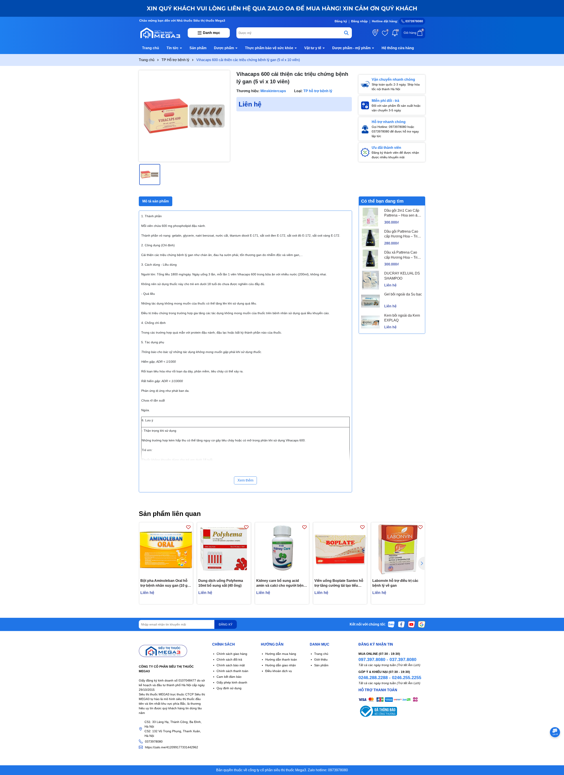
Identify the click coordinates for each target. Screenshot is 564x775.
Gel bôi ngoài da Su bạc (403, 294)
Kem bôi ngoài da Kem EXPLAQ (402, 318)
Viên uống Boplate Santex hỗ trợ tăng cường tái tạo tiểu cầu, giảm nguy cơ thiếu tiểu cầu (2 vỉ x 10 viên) (338, 583)
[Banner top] (282, 8)
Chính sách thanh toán (232, 671)
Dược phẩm (224, 48)
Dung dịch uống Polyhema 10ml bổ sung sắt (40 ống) (220, 583)
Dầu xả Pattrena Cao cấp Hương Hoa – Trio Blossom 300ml (401, 255)
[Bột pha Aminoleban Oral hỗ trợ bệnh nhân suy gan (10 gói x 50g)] (166, 549)
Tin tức (173, 48)
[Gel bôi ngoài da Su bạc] (370, 301)
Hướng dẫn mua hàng (280, 653)
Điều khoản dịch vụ (278, 671)
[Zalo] (391, 624)
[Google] (421, 624)
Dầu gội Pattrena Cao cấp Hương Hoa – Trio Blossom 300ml (401, 234)
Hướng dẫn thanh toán (281, 659)
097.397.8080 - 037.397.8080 (387, 659)
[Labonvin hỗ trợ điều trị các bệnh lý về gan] (398, 549)
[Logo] (160, 32)
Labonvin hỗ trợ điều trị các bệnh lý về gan (395, 583)
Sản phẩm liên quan (170, 513)
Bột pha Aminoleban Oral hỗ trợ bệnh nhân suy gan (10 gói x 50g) (165, 583)
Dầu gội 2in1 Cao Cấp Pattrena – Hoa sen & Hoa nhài (401, 213)
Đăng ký (341, 21)
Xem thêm (245, 480)
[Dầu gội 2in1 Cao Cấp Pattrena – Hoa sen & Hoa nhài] (370, 217)
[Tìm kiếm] (346, 32)
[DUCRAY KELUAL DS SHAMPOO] (370, 280)
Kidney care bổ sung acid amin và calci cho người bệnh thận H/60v (281, 583)
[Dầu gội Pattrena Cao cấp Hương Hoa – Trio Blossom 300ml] (370, 238)
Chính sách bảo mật (231, 665)
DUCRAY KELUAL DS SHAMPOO (402, 275)
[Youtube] (411, 624)
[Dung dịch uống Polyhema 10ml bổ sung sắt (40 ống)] (224, 549)
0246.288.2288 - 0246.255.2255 (389, 677)
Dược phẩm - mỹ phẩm (351, 48)
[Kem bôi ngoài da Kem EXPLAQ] (370, 322)
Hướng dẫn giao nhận (280, 665)
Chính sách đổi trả (229, 659)
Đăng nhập (359, 21)
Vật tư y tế (313, 48)
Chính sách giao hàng (232, 653)
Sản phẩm (197, 48)
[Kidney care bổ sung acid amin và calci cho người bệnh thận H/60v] (282, 549)
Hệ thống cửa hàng (398, 48)
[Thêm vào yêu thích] (188, 527)
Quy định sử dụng (229, 688)
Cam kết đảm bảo (229, 676)
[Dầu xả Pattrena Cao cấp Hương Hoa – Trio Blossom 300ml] (370, 259)
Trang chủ (150, 48)
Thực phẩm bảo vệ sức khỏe (269, 48)
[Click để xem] (184, 116)
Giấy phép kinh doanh (232, 682)
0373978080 (413, 21)
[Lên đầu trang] (555, 748)
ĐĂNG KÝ (225, 624)
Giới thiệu (321, 659)
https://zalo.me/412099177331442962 (171, 747)
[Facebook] (401, 624)
